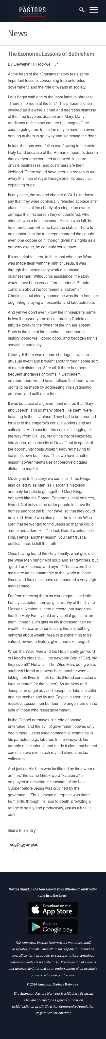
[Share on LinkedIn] (21, 845)
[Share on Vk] (27, 845)
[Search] (79, 10)
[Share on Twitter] (11, 845)
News (17, 33)
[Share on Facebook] (9, 845)
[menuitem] (79, 10)
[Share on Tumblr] (24, 845)
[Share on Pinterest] (18, 845)
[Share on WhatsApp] (15, 845)
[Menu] (91, 10)
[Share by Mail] (35, 845)
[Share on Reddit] (32, 845)
